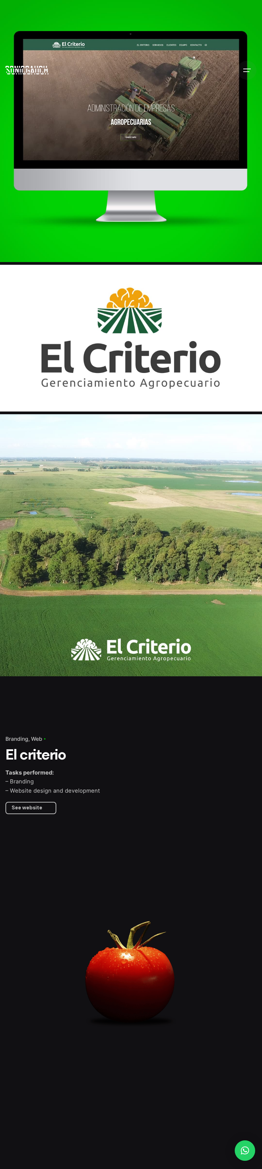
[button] (245, 1150)
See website (27, 807)
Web (36, 739)
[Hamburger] (247, 70)
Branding (16, 739)
